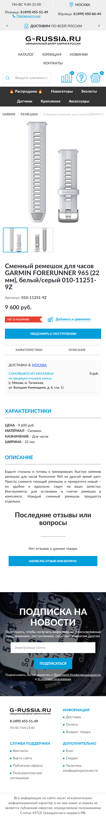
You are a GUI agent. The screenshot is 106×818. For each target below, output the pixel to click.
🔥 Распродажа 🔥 (26, 91)
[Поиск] (7, 78)
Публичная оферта (28, 765)
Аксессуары (79, 101)
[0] (95, 78)
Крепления (50, 101)
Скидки (72, 758)
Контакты (53, 63)
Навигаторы (62, 91)
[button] (26, 15)
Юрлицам (51, 54)
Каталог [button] (26, 54)
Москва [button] (39, 365)
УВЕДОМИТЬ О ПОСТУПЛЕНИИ (53, 333)
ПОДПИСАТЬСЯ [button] (53, 663)
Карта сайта (22, 758)
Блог (69, 751)
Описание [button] (77, 349)
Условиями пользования (54, 679)
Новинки (79, 54)
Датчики (24, 101)
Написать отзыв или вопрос (53, 561)
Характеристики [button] (29, 349)
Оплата (72, 725)
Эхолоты (89, 91)
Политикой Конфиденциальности (77, 674)
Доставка (73, 717)
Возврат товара (78, 732)
